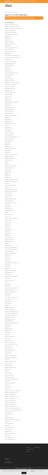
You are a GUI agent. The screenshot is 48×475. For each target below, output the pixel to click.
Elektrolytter (7, 146)
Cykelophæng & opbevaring (10, 102)
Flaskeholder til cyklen (9, 166)
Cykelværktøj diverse (9, 123)
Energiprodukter (8, 156)
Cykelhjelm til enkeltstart (10, 84)
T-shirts (6, 381)
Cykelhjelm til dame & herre (10, 82)
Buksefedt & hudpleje (9, 63)
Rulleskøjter (7, 324)
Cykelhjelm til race (8, 88)
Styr (5, 371)
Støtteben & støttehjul (9, 367)
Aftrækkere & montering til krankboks (12, 28)
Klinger (6, 235)
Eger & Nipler (7, 140)
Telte (6, 384)
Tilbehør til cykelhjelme (10, 398)
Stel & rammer (8, 363)
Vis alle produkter (30, 449)
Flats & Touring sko (9, 167)
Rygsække (7, 326)
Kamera (6, 216)
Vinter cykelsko (8, 437)
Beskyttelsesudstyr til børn (10, 47)
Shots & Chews (8, 340)
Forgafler (6, 173)
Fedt (6, 164)
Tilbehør (6, 388)
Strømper (7, 369)
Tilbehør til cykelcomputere (10, 396)
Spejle (6, 359)
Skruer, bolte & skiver (9, 350)
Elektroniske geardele (9, 148)
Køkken (6, 243)
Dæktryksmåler (8, 129)
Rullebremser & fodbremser (11, 322)
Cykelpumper (7, 103)
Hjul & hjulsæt (8, 200)
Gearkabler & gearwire (9, 189)
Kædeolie (7, 226)
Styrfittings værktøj (9, 377)
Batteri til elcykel (8, 42)
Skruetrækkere (8, 352)
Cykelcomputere (8, 74)
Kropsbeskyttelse (8, 251)
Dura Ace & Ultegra (9, 138)
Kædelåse (7, 224)
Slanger (6, 353)
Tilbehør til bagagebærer (10, 392)
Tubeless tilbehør (8, 417)
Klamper (6, 231)
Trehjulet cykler (8, 414)
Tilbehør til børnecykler (10, 394)
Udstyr (6, 421)
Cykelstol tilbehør (8, 111)
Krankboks (7, 245)
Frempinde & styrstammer (10, 179)
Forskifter (7, 177)
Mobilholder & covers (9, 270)
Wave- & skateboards (9, 439)
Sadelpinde (7, 330)
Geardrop (7, 187)
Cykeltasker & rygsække (10, 115)
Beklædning (7, 45)
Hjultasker (7, 204)
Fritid (6, 183)
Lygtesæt (6, 268)
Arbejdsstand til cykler (9, 32)
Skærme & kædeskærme (10, 344)
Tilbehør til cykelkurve (9, 400)
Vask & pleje (7, 429)
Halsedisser (7, 196)
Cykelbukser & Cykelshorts (10, 72)
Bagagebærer (7, 36)
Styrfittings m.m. (8, 375)
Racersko (7, 303)
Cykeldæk (7, 76)
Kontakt (28, 451)
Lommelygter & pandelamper (11, 262)
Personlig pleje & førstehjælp (11, 288)
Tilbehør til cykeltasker (9, 404)
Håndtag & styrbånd (9, 198)
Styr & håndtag (8, 373)
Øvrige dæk (7, 284)
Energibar (7, 152)
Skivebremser (7, 346)
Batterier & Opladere (9, 43)
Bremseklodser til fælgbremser (11, 55)
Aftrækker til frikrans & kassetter (11, 26)
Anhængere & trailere (9, 30)
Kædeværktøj (7, 229)
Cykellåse (7, 98)
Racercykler (7, 301)
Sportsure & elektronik (9, 361)
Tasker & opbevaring (9, 383)
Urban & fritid (8, 427)
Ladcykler (7, 257)
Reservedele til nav (9, 317)
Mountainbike (8, 272)
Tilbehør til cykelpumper (10, 402)
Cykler (6, 125)
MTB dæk (7, 274)
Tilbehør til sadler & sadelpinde (11, 408)
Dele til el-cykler (8, 133)
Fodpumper (7, 169)
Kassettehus (7, 220)
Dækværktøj (7, 131)
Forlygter (6, 175)
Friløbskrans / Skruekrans (10, 181)
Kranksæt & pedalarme (9, 247)
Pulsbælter (7, 295)
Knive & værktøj (8, 237)
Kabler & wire (7, 214)
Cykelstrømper (8, 113)
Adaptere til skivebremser (10, 24)
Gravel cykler (7, 193)
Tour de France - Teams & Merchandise (13, 410)
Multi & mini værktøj (9, 280)
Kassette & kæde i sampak (10, 218)
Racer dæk (7, 299)
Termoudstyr (7, 386)
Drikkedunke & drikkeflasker (10, 136)
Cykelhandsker (8, 78)
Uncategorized (8, 423)
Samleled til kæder (9, 336)
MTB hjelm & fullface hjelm (10, 276)
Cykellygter (7, 100)
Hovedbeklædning (8, 210)
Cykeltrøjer (7, 119)
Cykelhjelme (7, 90)
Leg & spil (7, 260)
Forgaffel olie (7, 171)
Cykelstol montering (9, 109)
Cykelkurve (7, 96)
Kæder (6, 228)
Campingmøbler (8, 65)
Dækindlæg (7, 127)
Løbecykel (7, 264)
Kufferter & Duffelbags (9, 253)
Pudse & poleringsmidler (10, 291)
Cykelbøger (7, 69)
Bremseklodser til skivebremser (11, 57)
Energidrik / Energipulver (10, 154)
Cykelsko (6, 105)
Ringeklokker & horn (9, 319)
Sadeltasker (7, 332)
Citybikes (7, 67)
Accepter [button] (24, 472)
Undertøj (6, 425)
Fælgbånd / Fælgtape (9, 158)
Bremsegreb (7, 53)
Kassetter (7, 222)
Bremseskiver (7, 59)
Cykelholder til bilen (9, 92)
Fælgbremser (7, 160)
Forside (6, 12)
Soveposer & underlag (9, 355)
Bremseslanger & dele (9, 61)
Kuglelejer (7, 255)
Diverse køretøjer (8, 135)
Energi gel (7, 150)
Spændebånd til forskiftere (10, 357)
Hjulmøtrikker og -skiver (10, 202)
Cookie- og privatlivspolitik (21, 468)
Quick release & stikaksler (10, 297)
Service (6, 338)
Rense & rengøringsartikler (10, 311)
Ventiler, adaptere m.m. (10, 433)
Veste (6, 435)
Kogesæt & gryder (8, 239)
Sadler (6, 334)
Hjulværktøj (7, 206)
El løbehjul (7, 142)
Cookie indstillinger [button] (40, 470)
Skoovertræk (7, 348)
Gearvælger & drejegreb (10, 191)
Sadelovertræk (8, 328)
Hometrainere (8, 208)
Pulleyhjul (7, 293)
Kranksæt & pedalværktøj (10, 249)
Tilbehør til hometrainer (10, 406)
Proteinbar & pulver (9, 290)
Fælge (6, 162)
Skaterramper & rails (9, 342)
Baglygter (7, 38)
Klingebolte (7, 233)
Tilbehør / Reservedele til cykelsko (12, 390)
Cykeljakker (7, 94)
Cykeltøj (6, 117)
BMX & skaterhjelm (9, 49)
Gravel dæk (7, 195)
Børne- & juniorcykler (9, 51)
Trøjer (6, 415)
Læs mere (33, 470)
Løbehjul (6, 266)
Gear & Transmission (9, 185)
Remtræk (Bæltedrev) (9, 309)
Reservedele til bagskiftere (10, 313)
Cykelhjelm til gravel (9, 86)
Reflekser (7, 305)
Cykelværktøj (7, 121)
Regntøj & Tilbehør (9, 307)
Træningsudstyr (8, 412)
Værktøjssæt (7, 431)
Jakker (6, 212)
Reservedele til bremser (10, 315)
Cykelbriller (7, 71)
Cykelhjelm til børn (9, 80)
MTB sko (6, 278)
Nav (5, 282)
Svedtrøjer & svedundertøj (10, 379)
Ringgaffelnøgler (8, 320)
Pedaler (6, 286)
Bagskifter (7, 40)
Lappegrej (7, 259)
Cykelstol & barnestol (9, 107)
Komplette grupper (9, 241)
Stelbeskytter (7, 365)
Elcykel (6, 144)
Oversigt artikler (37, 447)
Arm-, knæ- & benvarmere (10, 34)
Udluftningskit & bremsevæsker (11, 419)
